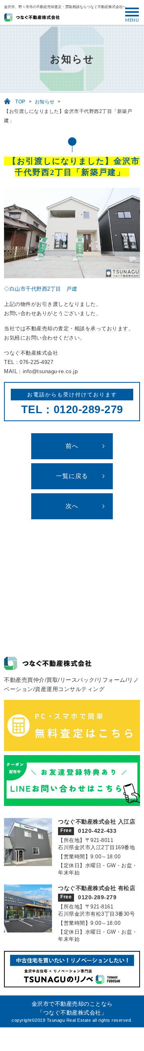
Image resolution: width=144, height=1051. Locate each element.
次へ (72, 506)
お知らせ (45, 101)
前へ (72, 446)
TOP (20, 101)
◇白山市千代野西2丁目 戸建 (40, 289)
